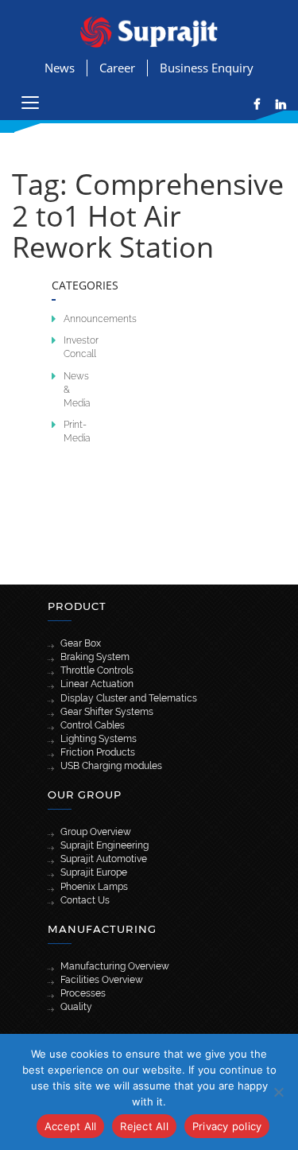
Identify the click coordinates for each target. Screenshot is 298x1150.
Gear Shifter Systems (106, 711)
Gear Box (80, 643)
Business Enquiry (206, 68)
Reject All (144, 1126)
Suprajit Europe (93, 872)
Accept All (71, 1126)
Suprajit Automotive (103, 858)
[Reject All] (278, 1092)
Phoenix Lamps (94, 886)
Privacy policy (227, 1126)
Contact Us (85, 900)
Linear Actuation (97, 684)
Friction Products (97, 752)
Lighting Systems (98, 738)
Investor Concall (81, 347)
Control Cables (92, 725)
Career (117, 68)
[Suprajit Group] (149, 30)
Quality (76, 1006)
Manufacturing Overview (114, 966)
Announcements (100, 318)
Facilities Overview (101, 979)
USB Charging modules (111, 765)
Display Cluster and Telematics (128, 698)
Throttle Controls (97, 670)
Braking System (95, 656)
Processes (83, 993)
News (60, 68)
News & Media (77, 390)
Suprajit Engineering (104, 845)
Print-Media (77, 431)
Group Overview (95, 831)
